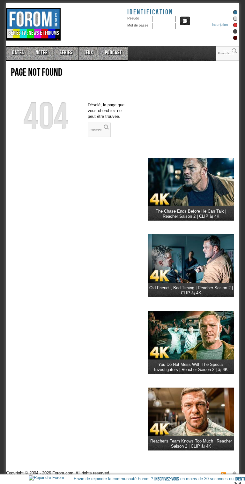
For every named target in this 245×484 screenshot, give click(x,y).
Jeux (88, 52)
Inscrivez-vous (166, 479)
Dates (18, 52)
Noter (42, 52)
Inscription (220, 24)
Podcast (113, 52)
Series (66, 52)
